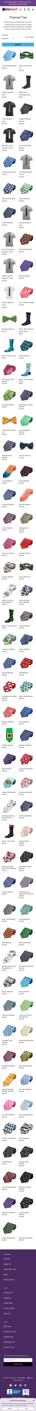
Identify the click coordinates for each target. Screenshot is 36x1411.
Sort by (5, 35)
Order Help (8, 1303)
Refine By (18, 44)
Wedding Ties (9, 1342)
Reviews (7, 1259)
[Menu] (33, 9)
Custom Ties (9, 1347)
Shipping (7, 1298)
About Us (7, 1264)
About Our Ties (10, 1269)
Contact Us (8, 1293)
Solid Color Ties (10, 1331)
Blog (5, 1274)
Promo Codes (9, 1308)
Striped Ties (8, 1337)
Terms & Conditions (9, 1378)
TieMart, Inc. (21, 1397)
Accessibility (21, 1378)
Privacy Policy (9, 1279)
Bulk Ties (7, 1326)
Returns (7, 1313)
